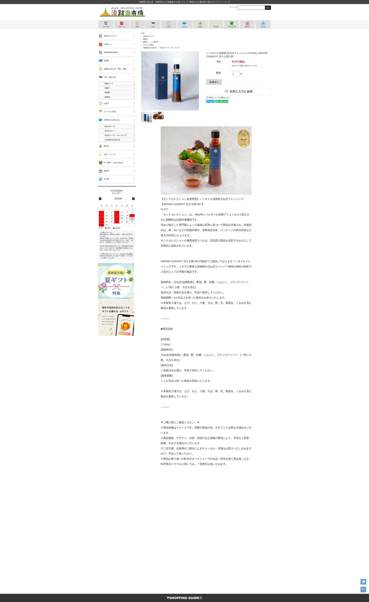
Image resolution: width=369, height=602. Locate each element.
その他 (263, 26)
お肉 (153, 26)
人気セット (122, 26)
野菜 (137, 26)
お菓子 (168, 26)
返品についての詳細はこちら (219, 97)
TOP (142, 33)
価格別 (145, 42)
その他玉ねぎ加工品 (112, 140)
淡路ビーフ (109, 84)
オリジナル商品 (148, 45)
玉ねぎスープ (110, 126)
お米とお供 (232, 26)
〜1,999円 (154, 42)
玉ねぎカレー (110, 131)
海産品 (200, 26)
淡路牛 (107, 88)
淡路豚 (107, 93)
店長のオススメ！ (149, 36)
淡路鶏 (107, 97)
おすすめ (106, 26)
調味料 (247, 26)
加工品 (184, 26)
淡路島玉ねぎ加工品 (150, 48)
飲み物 (216, 26)
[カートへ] (363, 582)
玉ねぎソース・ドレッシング (170, 48)
